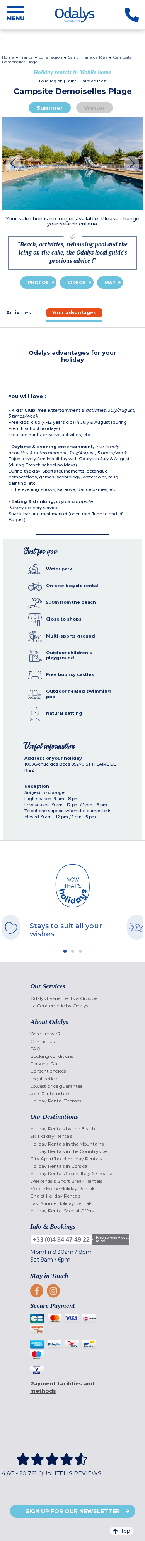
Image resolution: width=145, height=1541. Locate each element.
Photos (38, 282)
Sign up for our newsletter (73, 1511)
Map (110, 282)
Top (125, 1530)
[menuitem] (72, 998)
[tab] (74, 312)
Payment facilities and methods (62, 1387)
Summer (49, 107)
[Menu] (15, 14)
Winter (94, 107)
